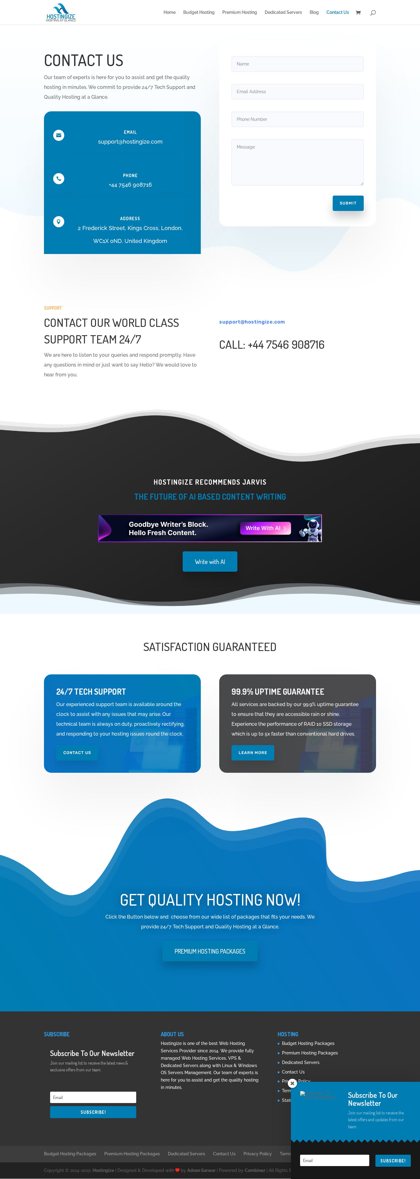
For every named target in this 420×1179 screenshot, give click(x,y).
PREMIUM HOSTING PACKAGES (210, 951)
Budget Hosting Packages (308, 1043)
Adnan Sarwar (201, 1170)
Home (170, 12)
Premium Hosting (239, 12)
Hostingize (103, 1170)
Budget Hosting (199, 12)
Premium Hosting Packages (310, 1052)
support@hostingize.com (252, 322)
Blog (314, 12)
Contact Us (338, 12)
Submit (348, 203)
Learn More (253, 752)
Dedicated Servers (283, 12)
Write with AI (210, 562)
